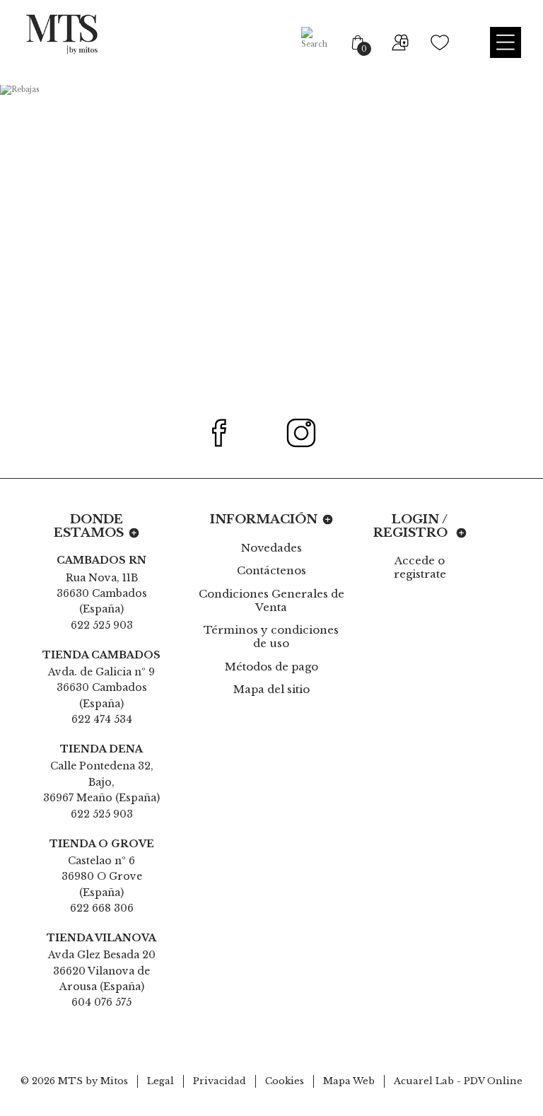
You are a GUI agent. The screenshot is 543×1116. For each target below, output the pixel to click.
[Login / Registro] (399, 42)
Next (481, 240)
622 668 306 (102, 908)
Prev (62, 240)
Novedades (271, 547)
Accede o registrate (420, 567)
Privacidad (219, 1081)
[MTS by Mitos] (61, 34)
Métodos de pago (271, 666)
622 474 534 (101, 719)
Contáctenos (271, 570)
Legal (160, 1081)
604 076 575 (101, 1002)
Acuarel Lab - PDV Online (458, 1081)
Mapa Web (349, 1081)
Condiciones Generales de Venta (271, 600)
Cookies (284, 1081)
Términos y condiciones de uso (271, 636)
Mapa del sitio (271, 689)
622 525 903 (102, 625)
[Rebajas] (271, 240)
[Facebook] (227, 433)
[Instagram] (309, 433)
